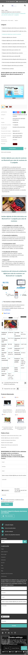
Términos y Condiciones (9, 501)
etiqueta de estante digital (7, 442)
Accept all (24, 648)
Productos (3, 557)
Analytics (13, 651)
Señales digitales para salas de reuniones (10, 438)
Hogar (2, 549)
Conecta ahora (12, 148)
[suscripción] (25, 541)
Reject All (7, 648)
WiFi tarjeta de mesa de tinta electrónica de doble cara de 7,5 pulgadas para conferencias (20, 428)
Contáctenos (4, 576)
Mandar (7, 504)
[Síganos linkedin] (8, 632)
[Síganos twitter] (12, 632)
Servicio (2, 562)
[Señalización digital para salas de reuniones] (15, 144)
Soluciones (3, 560)
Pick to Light (3, 554)
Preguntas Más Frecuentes (7, 573)
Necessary (6, 651)
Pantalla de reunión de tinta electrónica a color (11, 435)
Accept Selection (15, 648)
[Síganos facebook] (5, 632)
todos (6, 10)
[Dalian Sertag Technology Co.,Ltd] (14, 6)
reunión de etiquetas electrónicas (8, 440)
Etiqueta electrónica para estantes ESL (9, 445)
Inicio (2, 10)
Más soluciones (9, 516)
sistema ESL (3, 447)
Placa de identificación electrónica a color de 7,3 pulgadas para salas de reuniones (7, 411)
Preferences (19, 651)
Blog (2, 565)
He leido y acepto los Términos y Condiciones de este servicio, (12, 500)
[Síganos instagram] (15, 632)
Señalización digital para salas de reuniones (10, 12)
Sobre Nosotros (4, 551)
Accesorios (6, 490)
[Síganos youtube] (2, 632)
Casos (2, 568)
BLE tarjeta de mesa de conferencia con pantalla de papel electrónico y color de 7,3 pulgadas (20, 411)
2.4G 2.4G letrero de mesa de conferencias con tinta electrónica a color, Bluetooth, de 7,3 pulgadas (7, 428)
